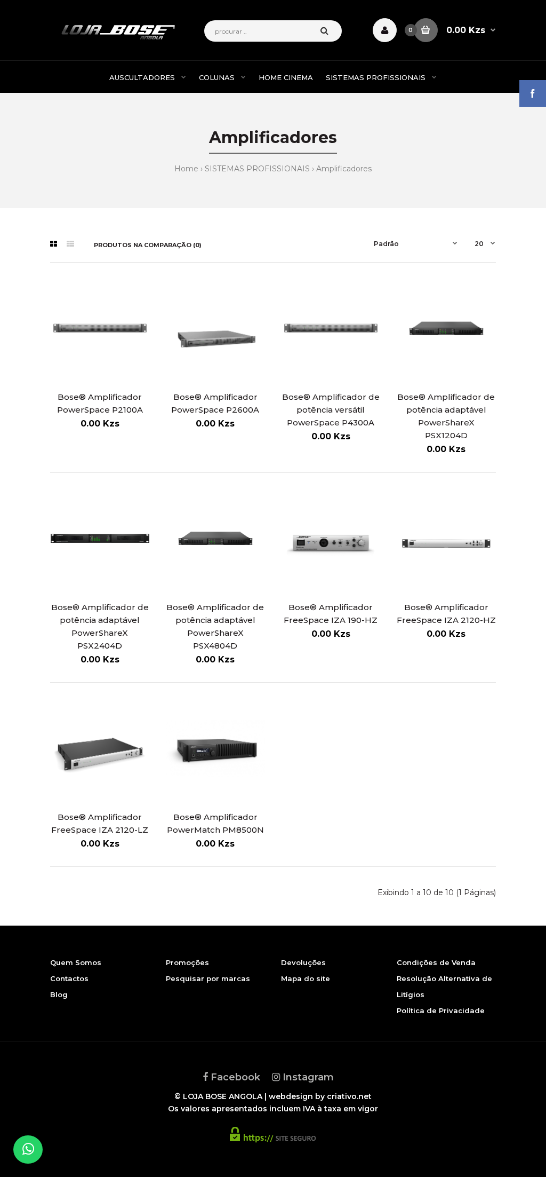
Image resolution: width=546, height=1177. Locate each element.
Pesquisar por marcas (208, 978)
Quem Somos (75, 962)
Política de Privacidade (441, 1010)
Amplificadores (344, 168)
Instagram (307, 1077)
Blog (59, 994)
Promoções (187, 962)
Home (186, 168)
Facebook (234, 1077)
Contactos (69, 978)
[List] (70, 244)
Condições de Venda (436, 962)
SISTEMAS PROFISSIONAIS (257, 168)
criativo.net (349, 1096)
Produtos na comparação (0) (148, 245)
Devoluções (303, 962)
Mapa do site (305, 978)
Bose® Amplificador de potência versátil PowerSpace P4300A (331, 410)
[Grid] (53, 244)
